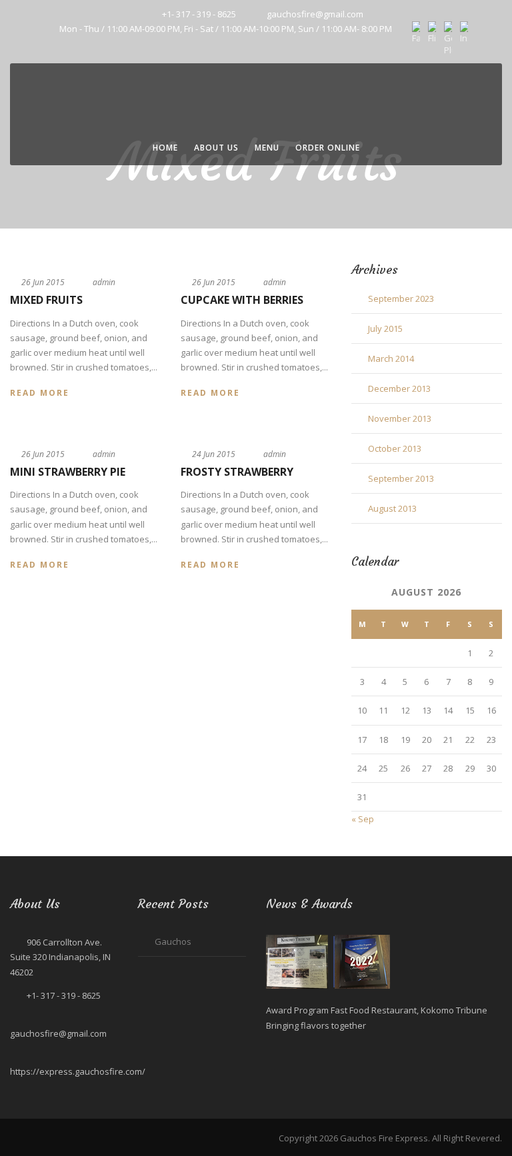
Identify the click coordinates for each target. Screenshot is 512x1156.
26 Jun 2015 (43, 282)
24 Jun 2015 (213, 454)
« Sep (362, 819)
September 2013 (401, 478)
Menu (267, 147)
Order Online (327, 147)
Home (165, 147)
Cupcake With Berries (242, 299)
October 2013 (394, 448)
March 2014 (391, 358)
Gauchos (173, 941)
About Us (216, 147)
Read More (39, 392)
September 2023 (401, 298)
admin (104, 282)
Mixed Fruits (46, 299)
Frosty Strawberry (237, 471)
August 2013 (392, 508)
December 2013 (399, 388)
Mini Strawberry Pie (67, 471)
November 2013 (399, 418)
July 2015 (385, 328)
